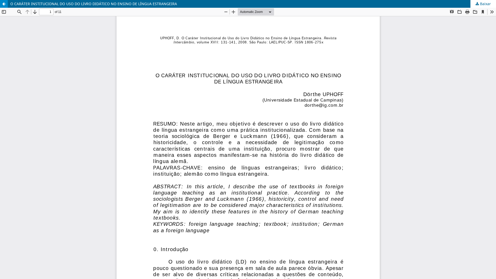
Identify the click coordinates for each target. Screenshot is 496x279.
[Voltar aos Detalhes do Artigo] (4, 4)
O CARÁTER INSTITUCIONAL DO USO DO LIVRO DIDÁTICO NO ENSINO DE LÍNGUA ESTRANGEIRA (93, 3)
